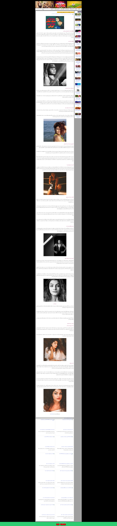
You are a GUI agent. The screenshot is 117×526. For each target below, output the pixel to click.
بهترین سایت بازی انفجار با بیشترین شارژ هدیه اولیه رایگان (78, 105)
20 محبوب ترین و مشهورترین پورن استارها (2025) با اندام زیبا (66, 463)
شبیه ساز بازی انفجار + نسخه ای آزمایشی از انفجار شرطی (78, 75)
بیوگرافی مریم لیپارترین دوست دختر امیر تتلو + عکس (67, 480)
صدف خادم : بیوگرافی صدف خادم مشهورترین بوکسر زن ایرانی (65, 12)
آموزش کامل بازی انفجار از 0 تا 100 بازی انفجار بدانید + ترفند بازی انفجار (78, 81)
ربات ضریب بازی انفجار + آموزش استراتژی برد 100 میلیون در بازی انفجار (78, 56)
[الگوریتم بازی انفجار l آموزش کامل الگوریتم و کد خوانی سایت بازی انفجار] (78, 59)
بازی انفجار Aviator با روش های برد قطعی (78, 33)
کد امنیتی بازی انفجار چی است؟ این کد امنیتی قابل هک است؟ (78, 27)
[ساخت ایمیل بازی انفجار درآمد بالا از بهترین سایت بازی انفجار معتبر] (78, 89)
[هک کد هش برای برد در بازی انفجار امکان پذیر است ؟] (78, 41)
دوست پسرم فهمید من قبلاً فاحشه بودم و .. (50, 446)
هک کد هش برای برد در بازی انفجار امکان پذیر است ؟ (78, 44)
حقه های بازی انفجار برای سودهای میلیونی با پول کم (78, 38)
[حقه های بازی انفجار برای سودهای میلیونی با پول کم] (78, 36)
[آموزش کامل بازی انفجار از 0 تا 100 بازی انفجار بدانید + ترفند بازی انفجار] (78, 77)
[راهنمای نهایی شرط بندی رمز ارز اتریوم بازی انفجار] (78, 19)
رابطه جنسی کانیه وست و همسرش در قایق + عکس (67, 514)
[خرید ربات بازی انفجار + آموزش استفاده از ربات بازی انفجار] (78, 113)
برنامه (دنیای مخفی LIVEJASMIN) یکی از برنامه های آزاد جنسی (47, 429)
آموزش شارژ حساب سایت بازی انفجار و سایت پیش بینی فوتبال (78, 69)
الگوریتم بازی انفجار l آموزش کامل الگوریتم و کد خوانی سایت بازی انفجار (78, 62)
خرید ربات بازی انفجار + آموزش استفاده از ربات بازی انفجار (78, 117)
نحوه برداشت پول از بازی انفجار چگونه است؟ (78, 16)
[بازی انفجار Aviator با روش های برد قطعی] (78, 30)
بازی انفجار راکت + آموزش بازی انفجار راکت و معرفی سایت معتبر (78, 50)
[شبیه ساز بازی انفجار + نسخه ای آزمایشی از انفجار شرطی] (78, 71)
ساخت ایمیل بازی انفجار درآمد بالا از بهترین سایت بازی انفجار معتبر (78, 93)
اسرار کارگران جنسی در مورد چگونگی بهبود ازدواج (67, 497)
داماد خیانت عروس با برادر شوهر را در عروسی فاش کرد (48, 514)
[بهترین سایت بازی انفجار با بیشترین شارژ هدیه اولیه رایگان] (78, 101)
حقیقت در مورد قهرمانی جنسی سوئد (50, 463)
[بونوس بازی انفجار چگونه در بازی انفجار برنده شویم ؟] (78, 107)
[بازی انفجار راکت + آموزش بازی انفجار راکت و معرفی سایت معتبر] (78, 47)
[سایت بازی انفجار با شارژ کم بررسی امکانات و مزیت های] (78, 83)
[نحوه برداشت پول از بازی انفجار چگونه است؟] (78, 14)
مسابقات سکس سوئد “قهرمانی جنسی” (50, 480)
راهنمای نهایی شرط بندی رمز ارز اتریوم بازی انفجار (78, 21)
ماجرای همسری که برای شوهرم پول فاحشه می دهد (49, 497)
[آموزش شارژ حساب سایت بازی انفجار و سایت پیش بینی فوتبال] (78, 66)
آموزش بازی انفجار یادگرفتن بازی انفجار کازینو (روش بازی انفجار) (78, 99)
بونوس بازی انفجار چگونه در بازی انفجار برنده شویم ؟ (78, 111)
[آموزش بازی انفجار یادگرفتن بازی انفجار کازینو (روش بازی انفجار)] (78, 95)
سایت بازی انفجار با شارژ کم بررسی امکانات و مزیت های (78, 87)
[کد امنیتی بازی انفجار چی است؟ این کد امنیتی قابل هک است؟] (78, 24)
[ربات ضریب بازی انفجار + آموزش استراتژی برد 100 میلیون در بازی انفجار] (78, 53)
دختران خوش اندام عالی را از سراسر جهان (68, 429)
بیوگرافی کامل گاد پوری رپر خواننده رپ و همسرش (67, 446)
